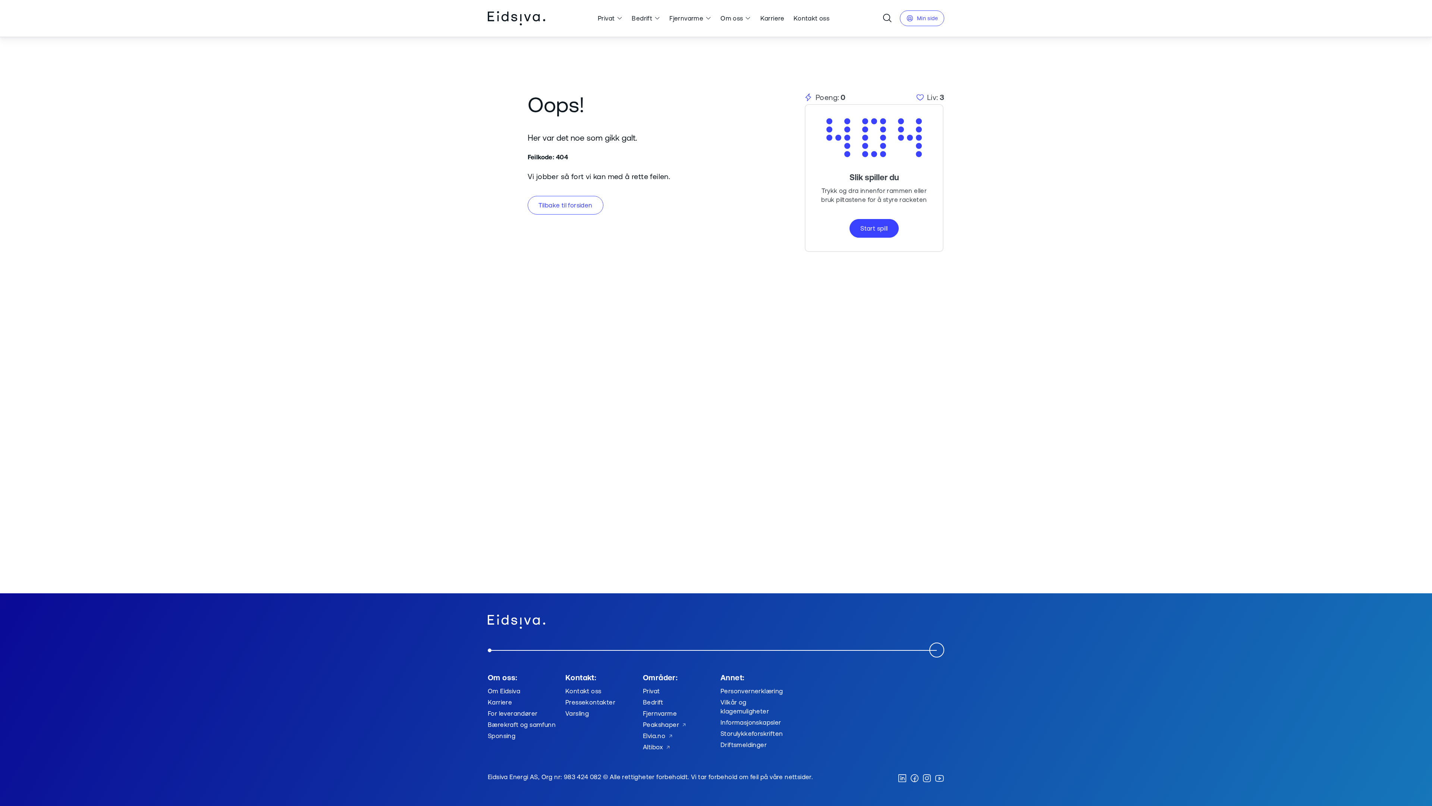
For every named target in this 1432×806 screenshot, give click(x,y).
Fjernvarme (686, 18)
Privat (606, 18)
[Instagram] (927, 778)
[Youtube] (939, 778)
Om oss (731, 18)
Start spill (874, 228)
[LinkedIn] (902, 778)
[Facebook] (914, 778)
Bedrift (642, 18)
